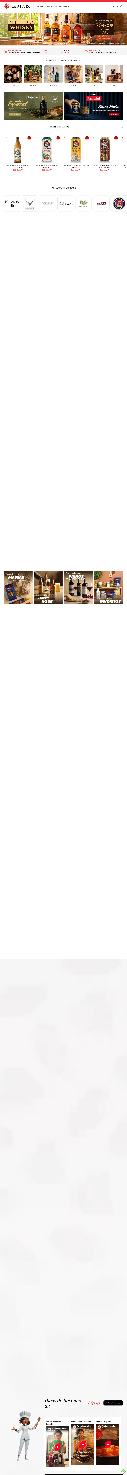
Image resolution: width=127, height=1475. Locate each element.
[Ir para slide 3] (64, 43)
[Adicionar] (29, 161)
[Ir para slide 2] (62, 43)
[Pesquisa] (113, 6)
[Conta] (117, 6)
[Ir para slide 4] (66, 43)
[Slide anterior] (4, 29)
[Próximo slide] (122, 29)
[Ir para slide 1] (60, 43)
